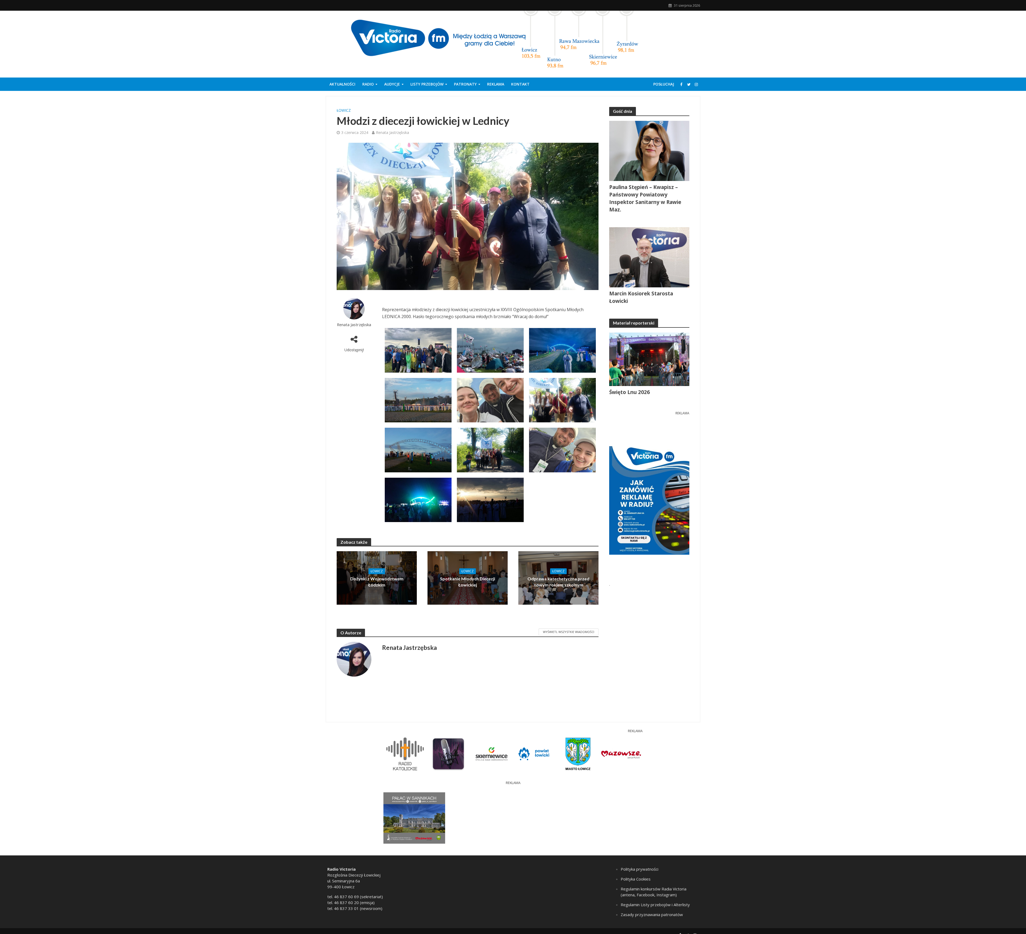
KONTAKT (520, 84)
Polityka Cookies (636, 879)
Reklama (495, 84)
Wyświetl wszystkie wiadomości (568, 632)
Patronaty (465, 84)
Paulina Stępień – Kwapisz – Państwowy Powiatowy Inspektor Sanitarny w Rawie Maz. (645, 198)
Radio (368, 84)
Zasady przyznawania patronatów (652, 914)
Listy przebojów (427, 84)
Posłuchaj (663, 84)
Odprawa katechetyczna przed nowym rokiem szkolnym (558, 581)
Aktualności (342, 84)
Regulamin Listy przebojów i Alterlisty (655, 904)
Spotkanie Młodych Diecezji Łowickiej (467, 581)
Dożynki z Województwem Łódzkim (376, 581)
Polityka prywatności (639, 869)
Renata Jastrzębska (392, 132)
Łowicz (344, 110)
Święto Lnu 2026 (629, 392)
